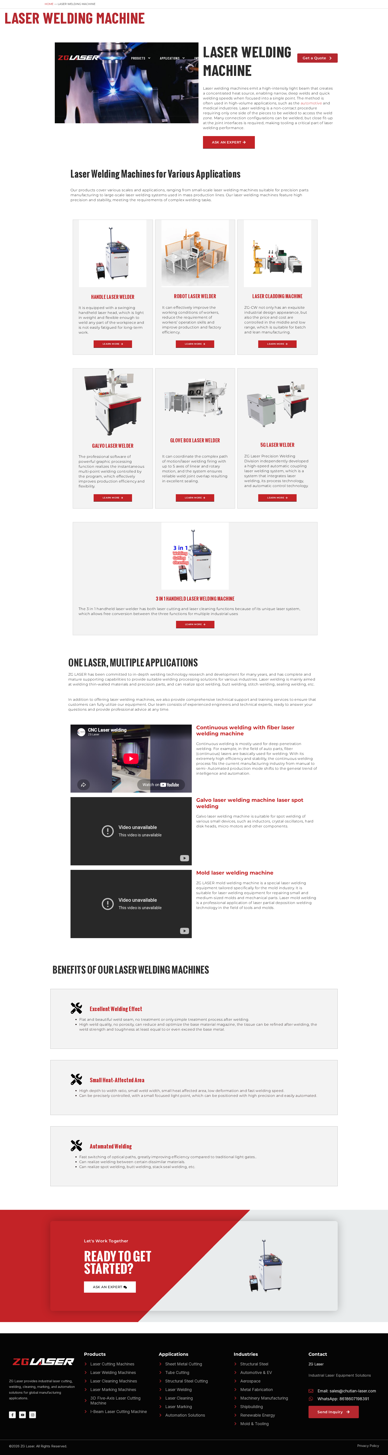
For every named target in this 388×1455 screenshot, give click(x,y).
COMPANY (262, 58)
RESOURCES (233, 58)
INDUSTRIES (202, 58)
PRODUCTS (138, 58)
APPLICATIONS (170, 58)
